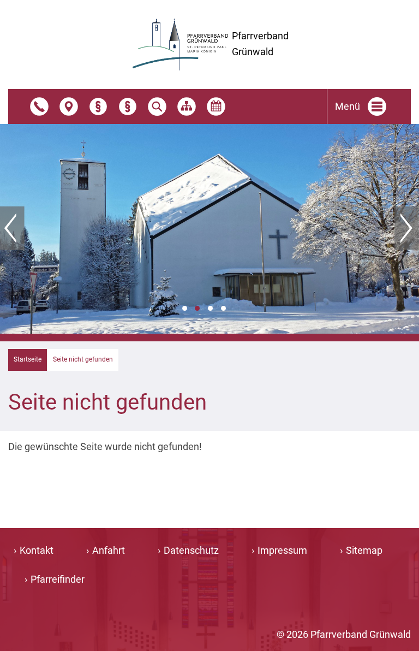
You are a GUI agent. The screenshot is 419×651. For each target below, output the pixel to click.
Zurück (12, 228)
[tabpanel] (209, 229)
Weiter (406, 228)
